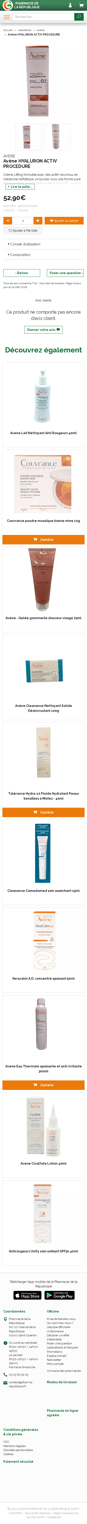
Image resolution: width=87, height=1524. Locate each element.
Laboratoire (24, 30)
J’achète (46, 539)
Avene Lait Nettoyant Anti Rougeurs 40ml (43, 433)
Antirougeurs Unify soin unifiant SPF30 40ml (43, 1251)
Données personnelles (18, 1450)
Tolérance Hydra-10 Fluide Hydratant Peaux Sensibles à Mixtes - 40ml (43, 796)
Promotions (54, 1351)
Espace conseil (56, 1355)
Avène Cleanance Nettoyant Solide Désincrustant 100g (43, 708)
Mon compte (55, 1364)
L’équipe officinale (58, 1327)
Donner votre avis (42, 330)
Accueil (7, 30)
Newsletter (54, 1359)
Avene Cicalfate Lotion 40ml (43, 1163)
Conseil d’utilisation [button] (25, 244)
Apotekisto (54, 1517)
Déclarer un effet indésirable (58, 1337)
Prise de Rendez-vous (61, 1319)
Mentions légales (14, 1446)
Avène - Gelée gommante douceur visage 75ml (43, 618)
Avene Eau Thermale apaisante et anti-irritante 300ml (43, 1068)
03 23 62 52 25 (18, 1374)
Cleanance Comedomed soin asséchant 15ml (43, 891)
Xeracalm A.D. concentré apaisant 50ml (43, 978)
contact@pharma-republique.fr (21, 1384)
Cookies (8, 1454)
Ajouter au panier (65, 220)
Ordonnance (55, 1331)
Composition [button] (20, 255)
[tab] (43, 244)
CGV (6, 1441)
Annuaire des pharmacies (64, 1370)
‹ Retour (21, 273)
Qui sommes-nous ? (60, 1323)
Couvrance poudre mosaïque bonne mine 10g (43, 521)
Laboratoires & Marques (62, 1347)
